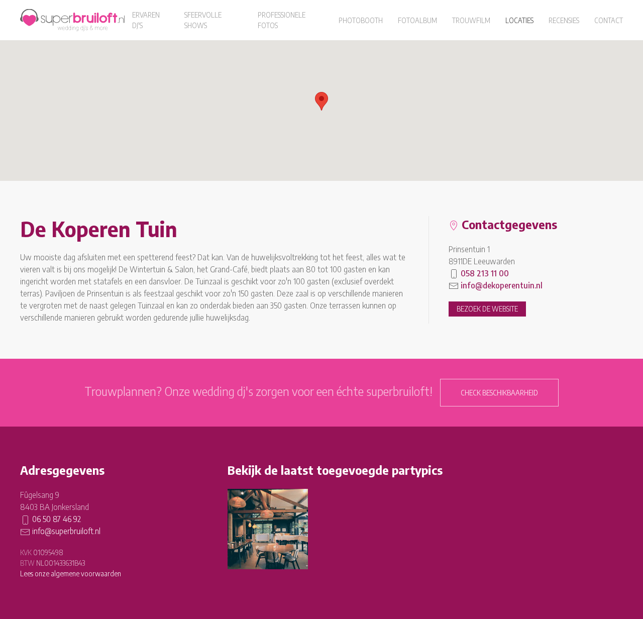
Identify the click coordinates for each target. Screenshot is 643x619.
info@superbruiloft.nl (66, 531)
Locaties (519, 20)
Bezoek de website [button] (487, 308)
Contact (608, 20)
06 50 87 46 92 (56, 519)
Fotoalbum (417, 20)
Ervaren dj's (146, 20)
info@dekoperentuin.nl (502, 285)
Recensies (564, 20)
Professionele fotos (281, 20)
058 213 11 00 (485, 273)
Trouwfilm (471, 20)
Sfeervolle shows (203, 20)
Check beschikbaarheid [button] (499, 392)
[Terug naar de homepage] (72, 20)
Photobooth (361, 20)
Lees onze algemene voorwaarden (70, 573)
